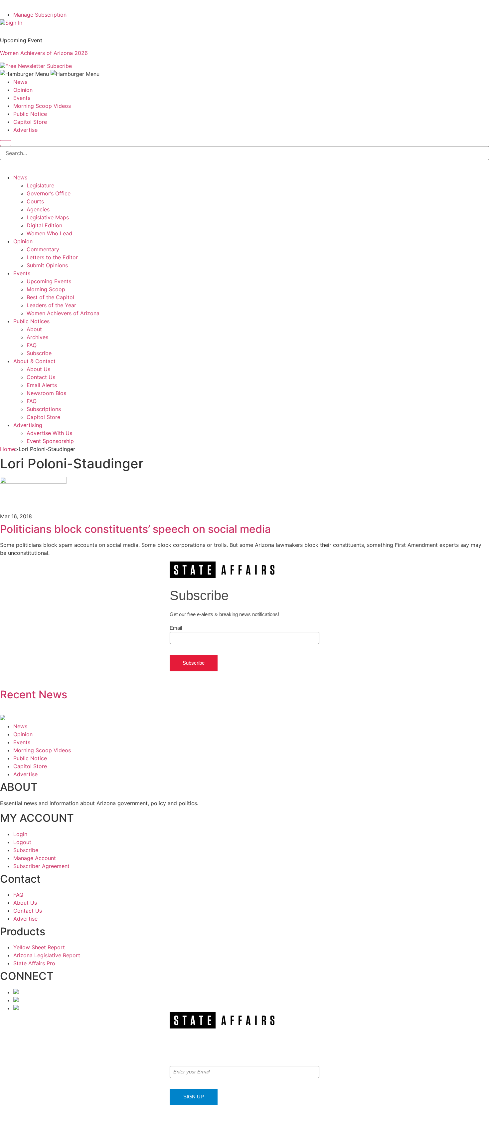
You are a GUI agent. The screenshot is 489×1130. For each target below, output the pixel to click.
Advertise (25, 129)
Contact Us (41, 377)
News (20, 82)
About (34, 329)
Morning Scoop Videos (42, 106)
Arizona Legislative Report (46, 955)
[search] (5, 143)
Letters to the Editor (52, 257)
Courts (35, 201)
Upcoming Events (49, 281)
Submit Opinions (47, 265)
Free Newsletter (25, 66)
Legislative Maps (48, 217)
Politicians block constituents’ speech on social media (135, 529)
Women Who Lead (49, 233)
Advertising (27, 425)
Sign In (13, 22)
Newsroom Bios (46, 393)
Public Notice (30, 114)
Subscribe (59, 66)
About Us (38, 369)
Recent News (33, 694)
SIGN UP (193, 1096)
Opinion (23, 90)
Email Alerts (42, 385)
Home (7, 449)
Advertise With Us (49, 433)
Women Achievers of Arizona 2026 (44, 53)
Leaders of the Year (51, 305)
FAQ (32, 345)
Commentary (43, 249)
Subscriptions (44, 409)
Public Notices (31, 321)
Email (176, 627)
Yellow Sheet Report (39, 947)
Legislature (40, 185)
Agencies (38, 209)
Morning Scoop (46, 289)
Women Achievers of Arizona (63, 313)
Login (20, 834)
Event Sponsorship (50, 441)
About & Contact (34, 361)
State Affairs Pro (34, 963)
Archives (37, 337)
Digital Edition (44, 225)
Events (21, 98)
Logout (22, 842)
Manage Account (34, 858)
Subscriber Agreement (41, 866)
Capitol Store (30, 121)
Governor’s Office (49, 193)
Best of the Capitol (50, 297)
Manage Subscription (40, 14)
